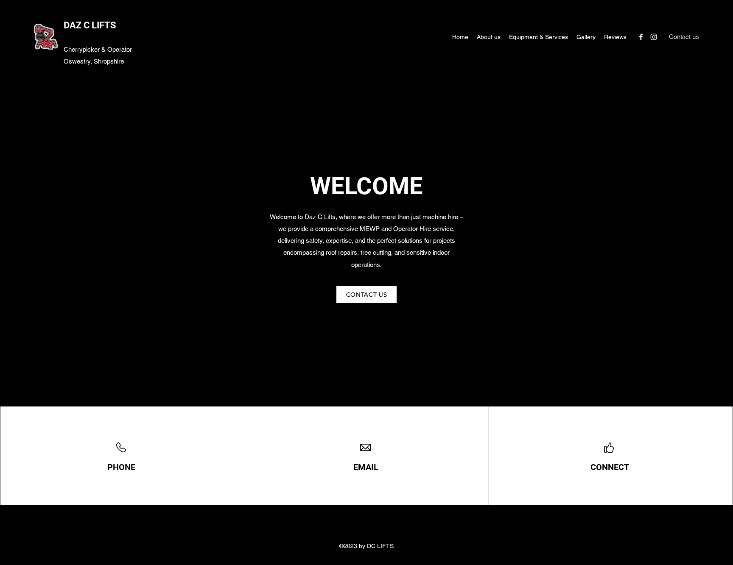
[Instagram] (653, 37)
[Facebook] (641, 37)
